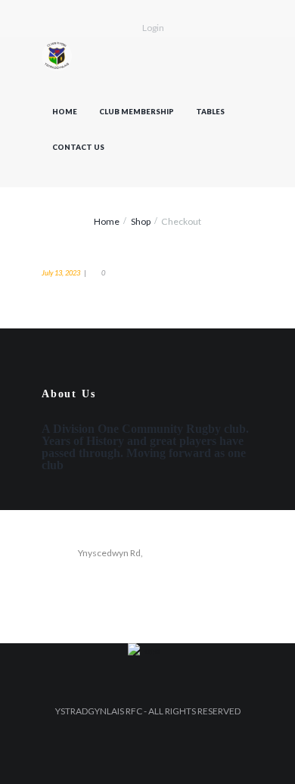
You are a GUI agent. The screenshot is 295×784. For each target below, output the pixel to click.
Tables (210, 111)
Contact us (78, 147)
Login (153, 27)
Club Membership (136, 111)
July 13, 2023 (61, 273)
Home (64, 111)
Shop (141, 221)
